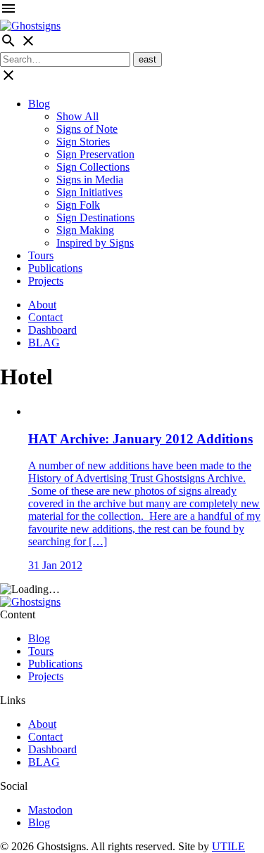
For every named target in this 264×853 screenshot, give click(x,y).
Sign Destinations (95, 217)
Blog (39, 104)
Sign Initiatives (89, 192)
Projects (45, 281)
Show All (77, 116)
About (42, 305)
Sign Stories (83, 142)
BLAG (44, 343)
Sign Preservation (95, 154)
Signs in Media (89, 179)
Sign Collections (93, 167)
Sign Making (85, 230)
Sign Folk (78, 205)
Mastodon (50, 810)
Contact (45, 317)
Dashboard (52, 330)
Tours (41, 255)
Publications (55, 268)
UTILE (228, 846)
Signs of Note (87, 129)
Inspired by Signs (95, 243)
